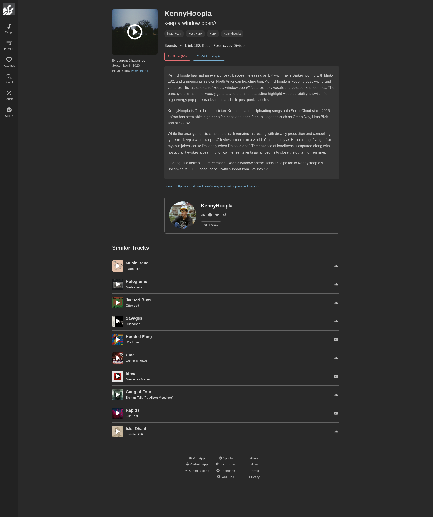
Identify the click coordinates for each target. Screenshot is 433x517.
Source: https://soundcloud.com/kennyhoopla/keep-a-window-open (212, 186)
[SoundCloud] (203, 215)
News (254, 464)
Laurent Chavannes (131, 60)
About (254, 458)
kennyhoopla (232, 33)
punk (213, 33)
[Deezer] (224, 215)
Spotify (228, 458)
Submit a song (199, 470)
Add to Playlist (211, 56)
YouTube (227, 477)
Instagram (227, 464)
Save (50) (180, 56)
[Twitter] (217, 215)
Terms (254, 470)
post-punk (195, 33)
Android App (199, 464)
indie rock (174, 33)
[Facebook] (210, 215)
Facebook (228, 470)
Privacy (254, 477)
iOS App (199, 458)
